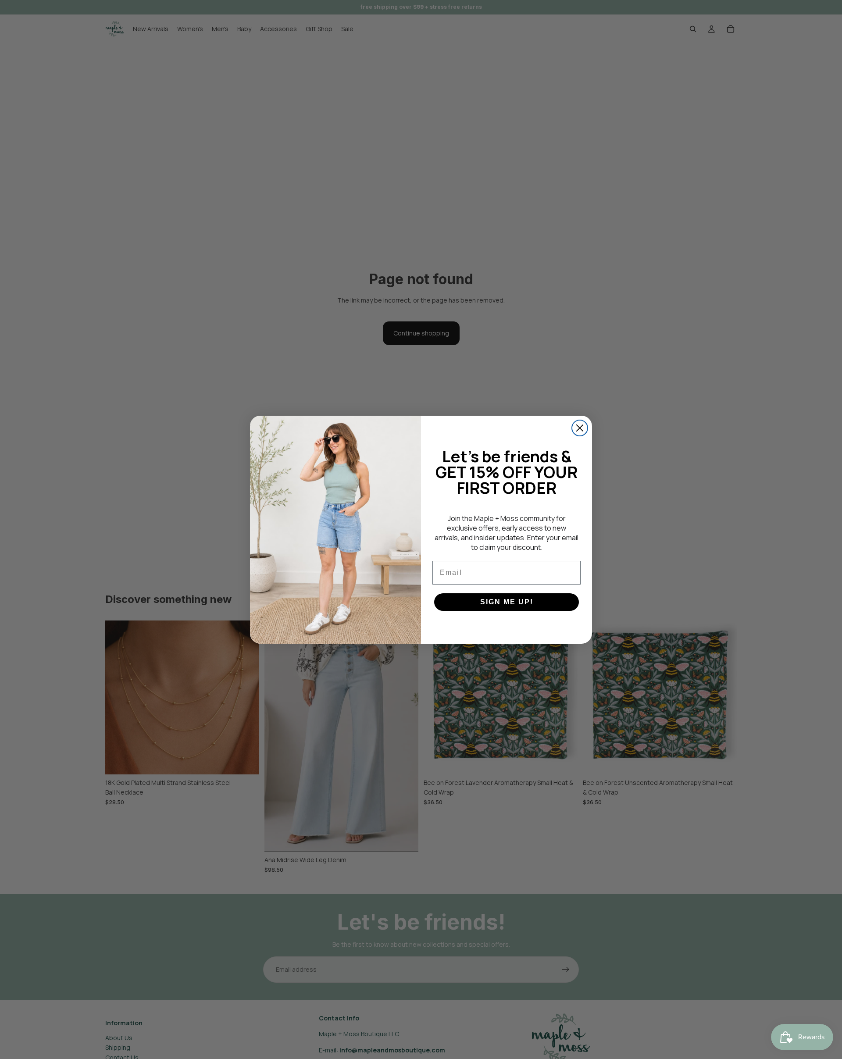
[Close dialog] (580, 428)
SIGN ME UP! (506, 602)
